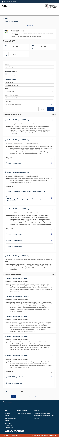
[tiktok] (20, 431)
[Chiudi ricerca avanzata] (52, 79)
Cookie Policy (6, 435)
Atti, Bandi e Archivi (10, 418)
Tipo (6, 88)
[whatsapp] (7, 431)
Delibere (28, 25)
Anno (16, 71)
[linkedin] (15, 431)
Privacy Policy (16, 435)
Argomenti (8, 423)
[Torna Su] (53, 431)
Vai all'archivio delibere (11, 21)
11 (45, 396)
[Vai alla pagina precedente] (8, 396)
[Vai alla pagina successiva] (50, 396)
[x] (23, 431)
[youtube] (18, 431)
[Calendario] (52, 104)
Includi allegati (9, 71)
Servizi (7, 415)
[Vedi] (52, 120)
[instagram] (12, 431)
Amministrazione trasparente (25, 413)
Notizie (7, 420)
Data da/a (8, 101)
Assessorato (9, 82)
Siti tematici (8, 425)
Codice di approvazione (12, 95)
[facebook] (9, 431)
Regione (7, 413)
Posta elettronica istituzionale (42, 413)
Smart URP (37, 418)
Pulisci (42, 109)
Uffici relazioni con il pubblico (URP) (44, 415)
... (40, 396)
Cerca (7, 64)
